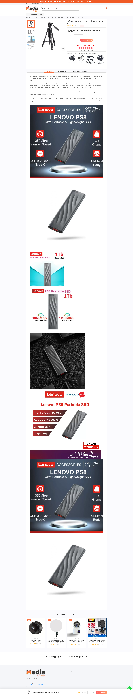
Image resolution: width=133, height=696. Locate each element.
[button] (106, 9)
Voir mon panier (92, 674)
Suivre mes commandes (94, 676)
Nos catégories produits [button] (36, 14)
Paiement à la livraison (52, 672)
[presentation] (24, 631)
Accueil (28, 17)
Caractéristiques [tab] (61, 71)
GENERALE (36, 638)
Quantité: (69, 36)
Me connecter (91, 672)
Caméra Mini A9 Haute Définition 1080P (36, 640)
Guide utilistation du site (53, 674)
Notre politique (70, 676)
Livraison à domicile (72, 674)
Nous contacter (50, 676)
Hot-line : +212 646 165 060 (32, 3)
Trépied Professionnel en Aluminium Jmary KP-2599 (70, 17)
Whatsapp (44, 3)
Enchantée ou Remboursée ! (74, 672)
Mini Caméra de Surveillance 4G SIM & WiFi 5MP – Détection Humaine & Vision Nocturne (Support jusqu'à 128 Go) (97, 642)
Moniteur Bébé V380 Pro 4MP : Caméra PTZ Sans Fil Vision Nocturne (77, 641)
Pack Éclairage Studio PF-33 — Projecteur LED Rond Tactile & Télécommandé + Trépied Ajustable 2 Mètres (56, 642)
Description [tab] (49, 71)
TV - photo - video (36, 17)
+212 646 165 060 (37, 684)
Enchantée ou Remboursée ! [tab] (79, 71)
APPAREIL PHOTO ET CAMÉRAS (49, 17)
